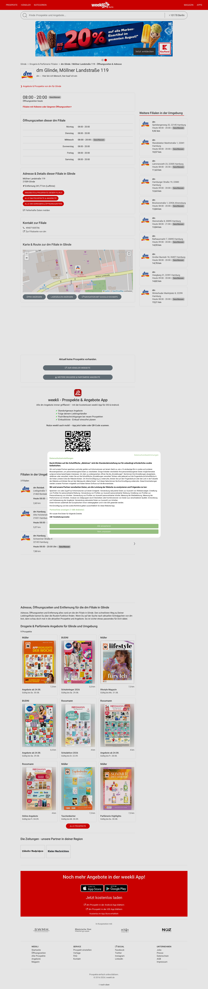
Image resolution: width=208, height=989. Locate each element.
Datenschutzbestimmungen (146, 455)
